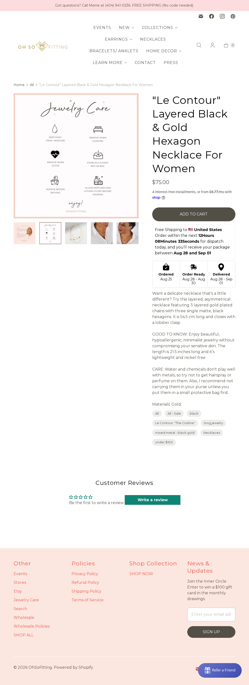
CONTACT (145, 62)
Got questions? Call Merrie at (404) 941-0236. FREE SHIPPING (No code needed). (124, 5)
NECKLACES (153, 39)
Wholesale (24, 617)
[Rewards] (220, 670)
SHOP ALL (24, 635)
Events (20, 573)
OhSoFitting (40, 667)
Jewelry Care (26, 600)
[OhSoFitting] (43, 45)
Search (20, 608)
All (32, 85)
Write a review (153, 500)
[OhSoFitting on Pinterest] (233, 16)
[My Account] (212, 45)
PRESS (171, 62)
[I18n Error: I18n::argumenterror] (26, 233)
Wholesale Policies (32, 626)
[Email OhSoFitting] (201, 16)
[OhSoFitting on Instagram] (222, 16)
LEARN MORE (108, 62)
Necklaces (211, 433)
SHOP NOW (141, 573)
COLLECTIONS (157, 27)
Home (19, 85)
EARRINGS (116, 39)
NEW (124, 27)
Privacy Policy (84, 573)
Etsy (18, 591)
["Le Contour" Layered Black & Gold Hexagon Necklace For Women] (80, 155)
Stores (20, 582)
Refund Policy (85, 582)
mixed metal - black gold (175, 433)
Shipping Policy (86, 591)
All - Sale (174, 413)
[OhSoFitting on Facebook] (211, 16)
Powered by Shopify (73, 667)
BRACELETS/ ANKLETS (113, 51)
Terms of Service (87, 600)
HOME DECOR (161, 51)
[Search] (199, 45)
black (194, 413)
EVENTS (102, 27)
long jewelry (213, 423)
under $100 (164, 442)
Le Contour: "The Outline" (175, 423)
